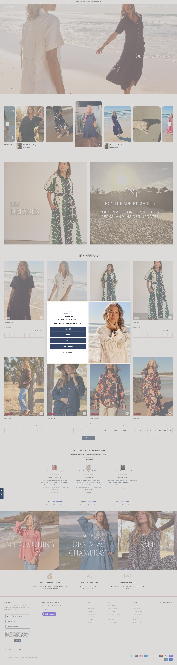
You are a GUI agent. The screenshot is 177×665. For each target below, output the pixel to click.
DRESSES (68, 329)
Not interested (67, 352)
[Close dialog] (49, 303)
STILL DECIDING (68, 347)
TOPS (68, 335)
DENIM (68, 341)
